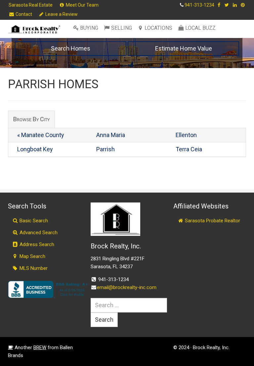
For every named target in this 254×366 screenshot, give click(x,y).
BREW (39, 347)
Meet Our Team (82, 5)
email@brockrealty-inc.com (126, 287)
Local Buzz (200, 28)
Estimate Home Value (183, 48)
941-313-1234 (199, 5)
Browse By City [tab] (31, 119)
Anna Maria (110, 134)
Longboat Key (35, 149)
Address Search (36, 244)
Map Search (31, 256)
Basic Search (33, 221)
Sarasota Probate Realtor (212, 221)
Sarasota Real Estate (31, 5)
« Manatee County (40, 134)
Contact (23, 14)
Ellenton (186, 134)
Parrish (105, 149)
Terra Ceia (189, 149)
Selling (121, 28)
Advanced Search (38, 233)
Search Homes (70, 48)
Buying (89, 28)
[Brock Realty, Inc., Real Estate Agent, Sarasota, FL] (49, 289)
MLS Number (33, 268)
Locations (158, 28)
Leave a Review (61, 14)
